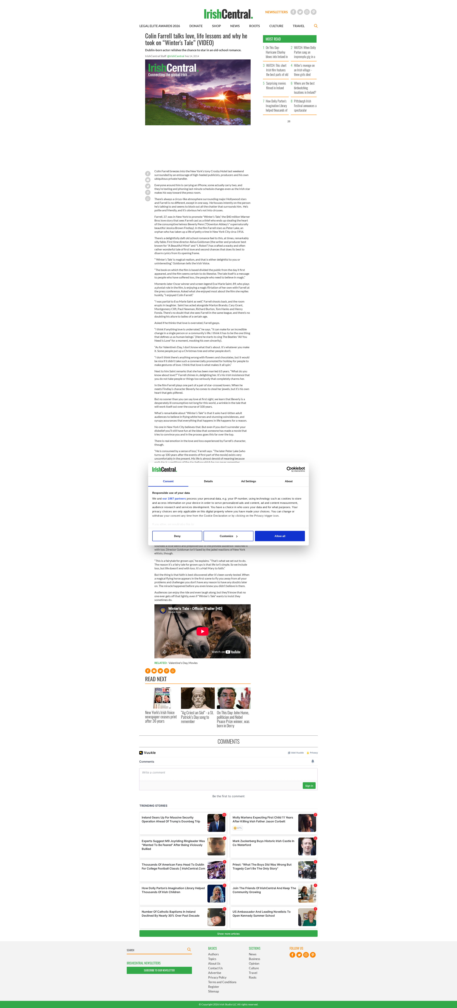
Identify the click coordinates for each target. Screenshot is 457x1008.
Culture (254, 968)
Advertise (214, 973)
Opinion (254, 963)
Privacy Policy (217, 977)
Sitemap (213, 991)
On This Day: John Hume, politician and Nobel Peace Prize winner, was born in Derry (233, 719)
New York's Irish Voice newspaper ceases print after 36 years (161, 716)
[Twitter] (300, 12)
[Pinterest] (314, 12)
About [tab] (289, 481)
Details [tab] (208, 481)
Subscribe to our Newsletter (159, 970)
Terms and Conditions (222, 982)
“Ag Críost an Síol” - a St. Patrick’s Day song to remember (197, 716)
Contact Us (215, 968)
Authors (213, 954)
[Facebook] (293, 12)
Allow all (280, 536)
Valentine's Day (178, 662)
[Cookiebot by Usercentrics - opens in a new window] (289, 469)
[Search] (316, 26)
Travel (253, 973)
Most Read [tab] (273, 39)
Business (254, 959)
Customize (226, 536)
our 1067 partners (174, 498)
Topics (212, 959)
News (252, 954)
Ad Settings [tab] (248, 481)
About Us (214, 963)
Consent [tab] (168, 481)
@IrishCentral (175, 56)
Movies (193, 662)
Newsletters (276, 12)
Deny (177, 536)
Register (213, 987)
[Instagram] (307, 12)
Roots (252, 977)
